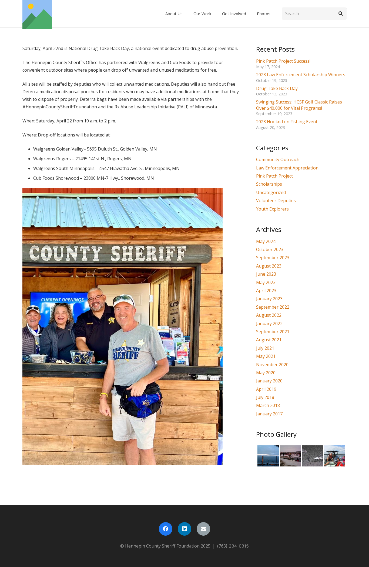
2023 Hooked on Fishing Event (286, 122)
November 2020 (272, 365)
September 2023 (272, 258)
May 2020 (266, 373)
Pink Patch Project (274, 176)
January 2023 (269, 299)
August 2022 (268, 315)
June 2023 (266, 274)
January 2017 (269, 414)
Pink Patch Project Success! (283, 61)
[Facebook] (165, 529)
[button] (185, 13)
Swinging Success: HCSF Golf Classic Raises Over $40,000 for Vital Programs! (299, 105)
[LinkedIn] (184, 529)
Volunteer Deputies (276, 201)
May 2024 (266, 241)
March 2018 (268, 405)
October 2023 (269, 249)
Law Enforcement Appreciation (287, 168)
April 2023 (266, 290)
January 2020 (269, 381)
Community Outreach (277, 159)
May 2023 (266, 282)
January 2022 (269, 323)
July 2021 (265, 348)
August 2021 (268, 340)
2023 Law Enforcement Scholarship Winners (300, 75)
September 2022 (272, 307)
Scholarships (269, 184)
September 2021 (272, 332)
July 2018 (265, 397)
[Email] (203, 529)
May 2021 (266, 356)
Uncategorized (271, 192)
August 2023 (268, 266)
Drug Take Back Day (277, 88)
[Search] (340, 14)
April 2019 (266, 389)
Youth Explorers (272, 209)
